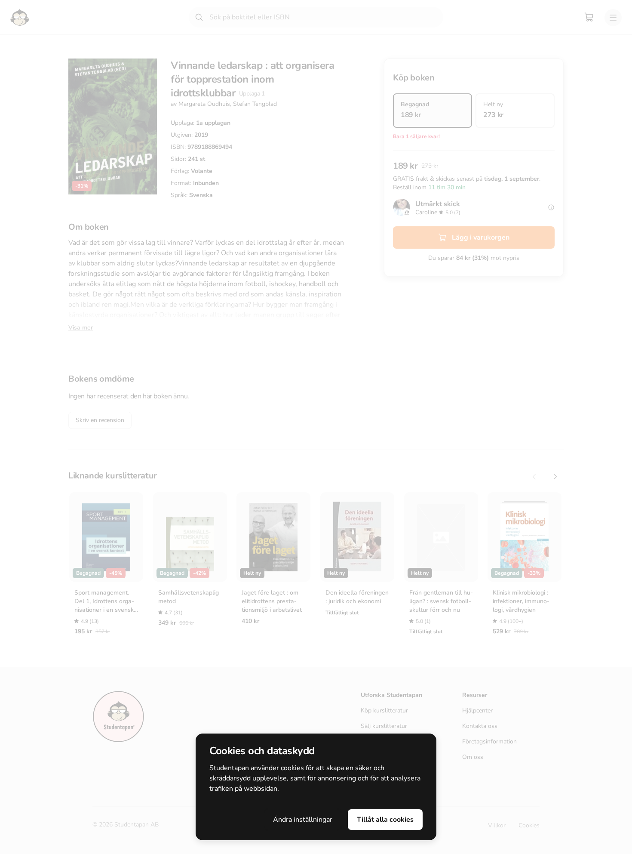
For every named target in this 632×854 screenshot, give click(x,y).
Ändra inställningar (302, 819)
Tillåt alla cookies (385, 819)
